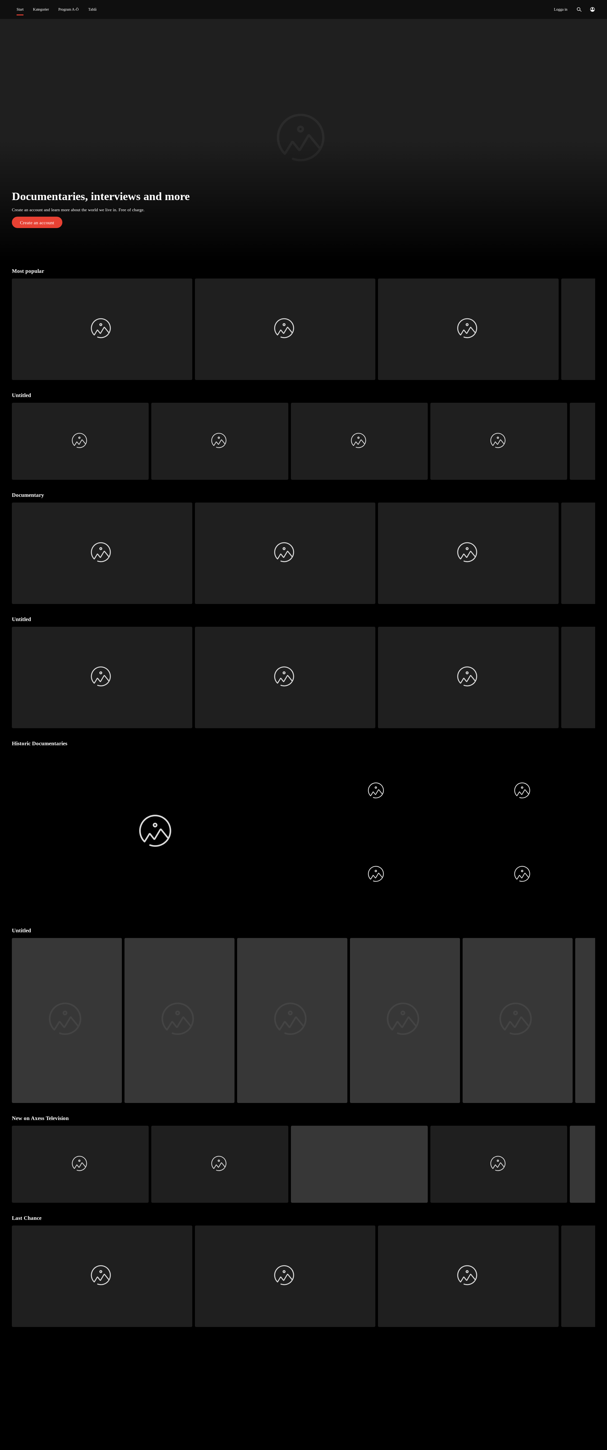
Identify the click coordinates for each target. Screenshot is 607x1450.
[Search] (579, 9)
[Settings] (592, 9)
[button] (303, 140)
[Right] (589, 329)
